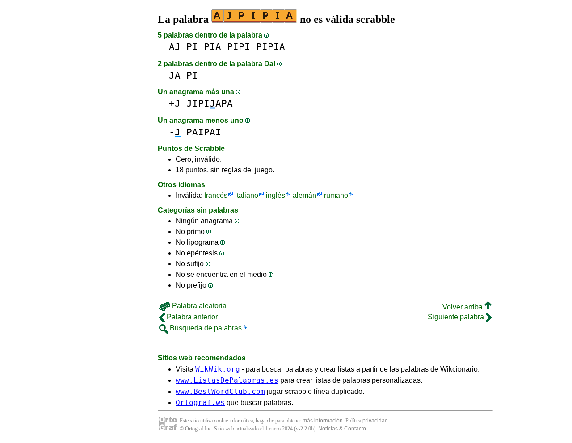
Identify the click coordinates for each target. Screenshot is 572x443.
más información (323, 421)
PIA (212, 46)
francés (215, 195)
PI (192, 46)
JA (175, 75)
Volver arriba (463, 307)
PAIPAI (203, 132)
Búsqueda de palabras (205, 328)
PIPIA (270, 46)
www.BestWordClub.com (220, 391)
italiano (246, 195)
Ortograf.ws (200, 402)
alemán (304, 195)
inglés (275, 195)
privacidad (375, 421)
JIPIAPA (209, 103)
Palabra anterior (191, 317)
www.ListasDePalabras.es (227, 380)
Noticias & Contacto (342, 429)
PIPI (238, 46)
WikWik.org (217, 369)
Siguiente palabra (457, 317)
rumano (336, 195)
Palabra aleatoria (198, 305)
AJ (175, 46)
